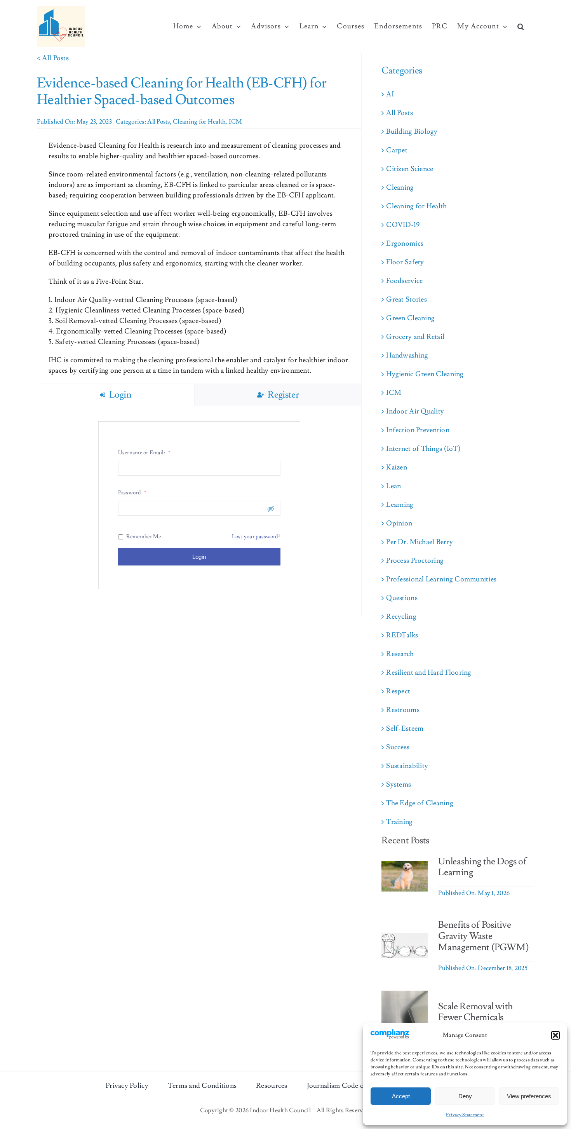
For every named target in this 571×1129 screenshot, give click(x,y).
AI (390, 94)
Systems (398, 784)
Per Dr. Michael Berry (419, 541)
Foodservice (404, 280)
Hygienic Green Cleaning (424, 374)
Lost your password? (256, 536)
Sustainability (407, 765)
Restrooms (402, 709)
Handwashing (407, 355)
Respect (398, 691)
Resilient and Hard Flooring (428, 672)
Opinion (399, 523)
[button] (555, 1035)
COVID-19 (403, 224)
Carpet (396, 150)
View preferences (529, 1096)
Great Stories (406, 299)
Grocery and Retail (415, 336)
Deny (465, 1096)
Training (399, 821)
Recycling (401, 616)
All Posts (158, 122)
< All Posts (53, 58)
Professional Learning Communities (441, 579)
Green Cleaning (410, 318)
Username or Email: (144, 452)
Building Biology (411, 131)
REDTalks (402, 635)
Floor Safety (405, 262)
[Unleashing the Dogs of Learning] (404, 866)
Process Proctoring (415, 560)
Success (397, 747)
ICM (235, 122)
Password (132, 492)
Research (400, 653)
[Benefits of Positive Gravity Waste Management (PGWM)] (404, 938)
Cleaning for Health (199, 122)
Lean (393, 486)
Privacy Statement (465, 1115)
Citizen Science (409, 168)
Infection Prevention (417, 430)
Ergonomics (404, 243)
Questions (401, 597)
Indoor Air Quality (415, 411)
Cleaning (400, 187)
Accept (401, 1096)
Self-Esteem (404, 728)
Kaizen (396, 467)
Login (199, 556)
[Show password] (271, 509)
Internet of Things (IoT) (423, 448)
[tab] (116, 395)
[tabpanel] (199, 505)
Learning (399, 504)
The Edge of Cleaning (419, 803)
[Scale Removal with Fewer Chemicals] (404, 995)
